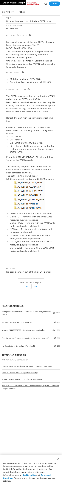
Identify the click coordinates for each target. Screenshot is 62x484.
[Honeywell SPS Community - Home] (31, 3)
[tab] (8, 12)
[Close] (58, 459)
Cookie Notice (29, 475)
